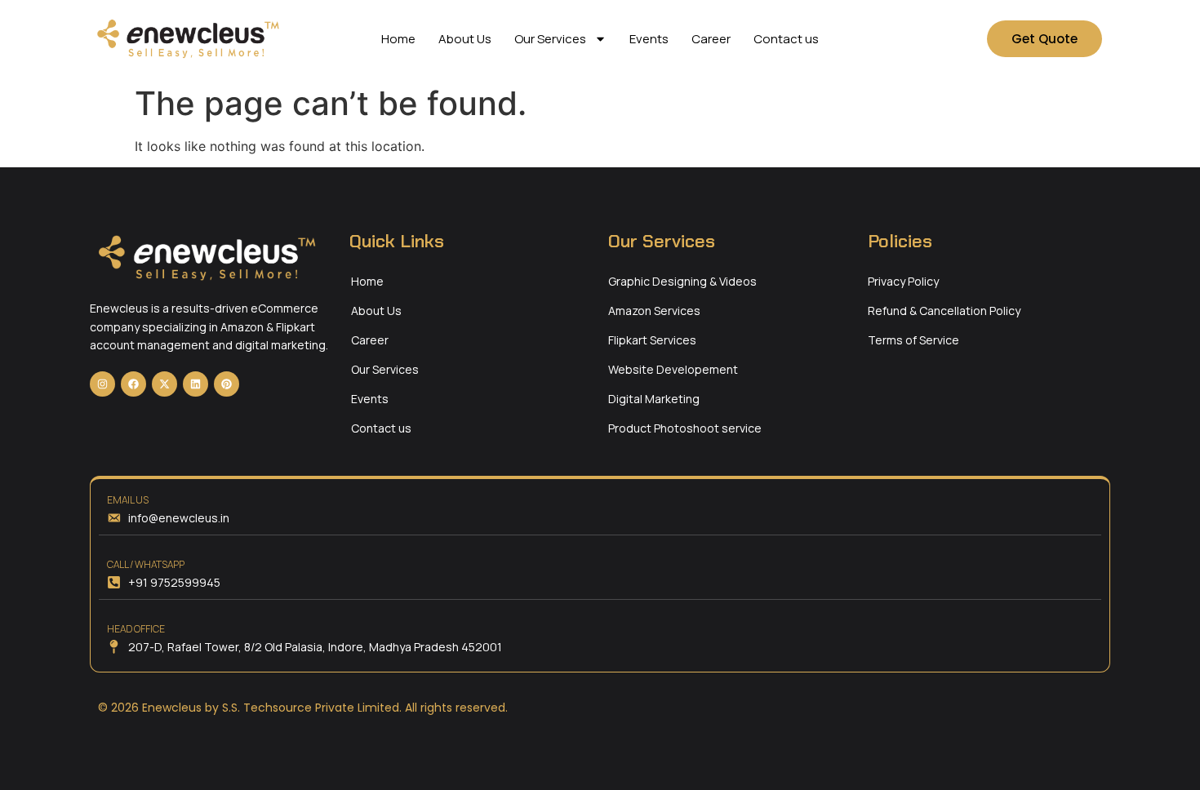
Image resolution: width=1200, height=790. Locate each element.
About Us (464, 38)
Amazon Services (654, 310)
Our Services (550, 38)
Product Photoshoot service (685, 428)
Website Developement (673, 369)
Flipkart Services (652, 340)
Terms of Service (913, 340)
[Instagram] (102, 384)
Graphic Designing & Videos (682, 281)
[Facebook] (133, 384)
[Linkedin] (195, 384)
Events (649, 38)
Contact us (786, 38)
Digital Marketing (654, 398)
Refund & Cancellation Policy (944, 310)
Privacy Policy (903, 281)
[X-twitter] (164, 384)
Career (711, 38)
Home (398, 38)
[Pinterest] (226, 384)
